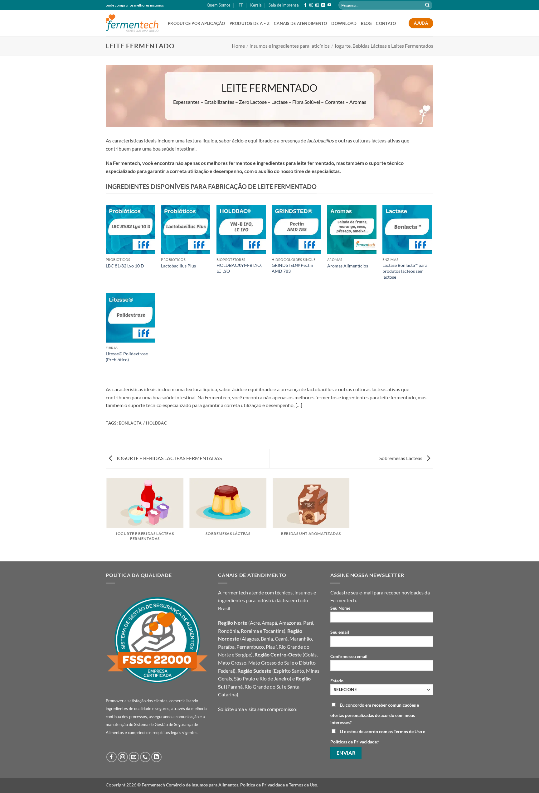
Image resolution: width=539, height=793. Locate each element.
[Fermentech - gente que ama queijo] (132, 23)
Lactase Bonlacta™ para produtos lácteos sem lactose (404, 270)
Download (344, 23)
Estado (336, 680)
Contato (386, 23)
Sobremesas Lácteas (401, 458)
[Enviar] (427, 5)
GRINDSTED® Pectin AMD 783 (292, 268)
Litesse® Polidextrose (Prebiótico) (127, 356)
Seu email (339, 632)
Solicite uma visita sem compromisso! (258, 709)
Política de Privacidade (262, 784)
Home (238, 46)
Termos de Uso (303, 784)
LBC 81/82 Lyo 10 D (125, 265)
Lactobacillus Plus (178, 265)
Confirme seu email (348, 656)
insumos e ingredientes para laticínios (290, 46)
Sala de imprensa (284, 4)
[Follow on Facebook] (305, 5)
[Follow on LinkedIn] (323, 5)
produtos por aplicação (196, 23)
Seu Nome (340, 608)
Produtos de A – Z (250, 23)
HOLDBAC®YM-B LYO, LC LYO (239, 268)
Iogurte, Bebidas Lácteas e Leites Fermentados (384, 46)
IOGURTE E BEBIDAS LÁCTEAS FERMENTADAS (169, 458)
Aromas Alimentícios (347, 265)
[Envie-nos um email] (317, 5)
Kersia (256, 4)
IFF (240, 4)
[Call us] (145, 757)
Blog (366, 23)
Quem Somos (219, 4)
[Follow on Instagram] (311, 5)
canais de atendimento (300, 23)
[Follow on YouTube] (329, 5)
